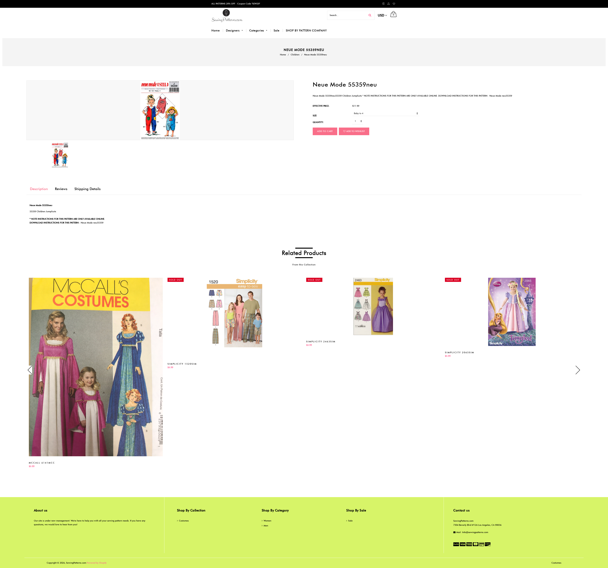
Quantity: (318, 122)
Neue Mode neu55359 (92, 222)
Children (295, 54)
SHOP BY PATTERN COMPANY (306, 30)
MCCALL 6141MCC (42, 462)
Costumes (184, 520)
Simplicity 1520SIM (182, 364)
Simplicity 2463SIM (321, 341)
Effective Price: (321, 106)
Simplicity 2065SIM (459, 352)
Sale (276, 30)
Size (315, 115)
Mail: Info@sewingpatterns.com (472, 532)
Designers (233, 30)
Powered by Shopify (97, 563)
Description (39, 189)
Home (215, 30)
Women (267, 520)
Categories (257, 30)
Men (266, 525)
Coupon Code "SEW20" (248, 3)
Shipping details (87, 189)
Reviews (61, 189)
